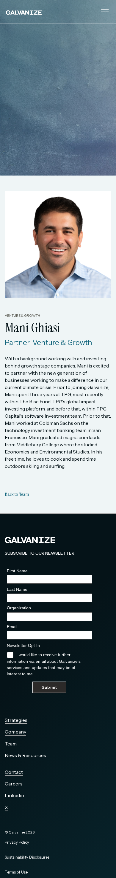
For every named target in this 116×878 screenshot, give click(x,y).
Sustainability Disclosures (27, 857)
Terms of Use (16, 872)
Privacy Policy (17, 842)
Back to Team (17, 494)
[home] (31, 12)
